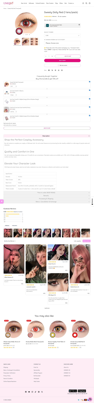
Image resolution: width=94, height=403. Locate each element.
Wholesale (36, 378)
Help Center (37, 381)
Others (61, 3)
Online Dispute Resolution (10, 381)
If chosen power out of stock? (54, 39)
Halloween (31, 3)
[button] (47, 135)
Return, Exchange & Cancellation (12, 370)
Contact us (71, 3)
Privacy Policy (7, 376)
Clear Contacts (49, 3)
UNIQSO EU (67, 376)
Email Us (36, 367)
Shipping (6, 367)
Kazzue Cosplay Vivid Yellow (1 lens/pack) (56, 342)
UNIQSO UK (67, 370)
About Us (66, 367)
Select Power (48, 32)
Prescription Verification (9, 373)
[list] (26, 24)
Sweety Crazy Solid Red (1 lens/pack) (77, 342)
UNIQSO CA (67, 373)
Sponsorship (37, 370)
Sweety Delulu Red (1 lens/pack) (35, 342)
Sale (65, 3)
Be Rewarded (37, 376)
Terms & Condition (8, 378)
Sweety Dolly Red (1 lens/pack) (14, 8)
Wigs (56, 3)
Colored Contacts (40, 3)
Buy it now (62, 60)
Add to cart (68, 56)
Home (5, 8)
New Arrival (24, 3)
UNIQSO (9, 400)
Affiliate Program (38, 373)
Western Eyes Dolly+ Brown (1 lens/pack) (12, 342)
